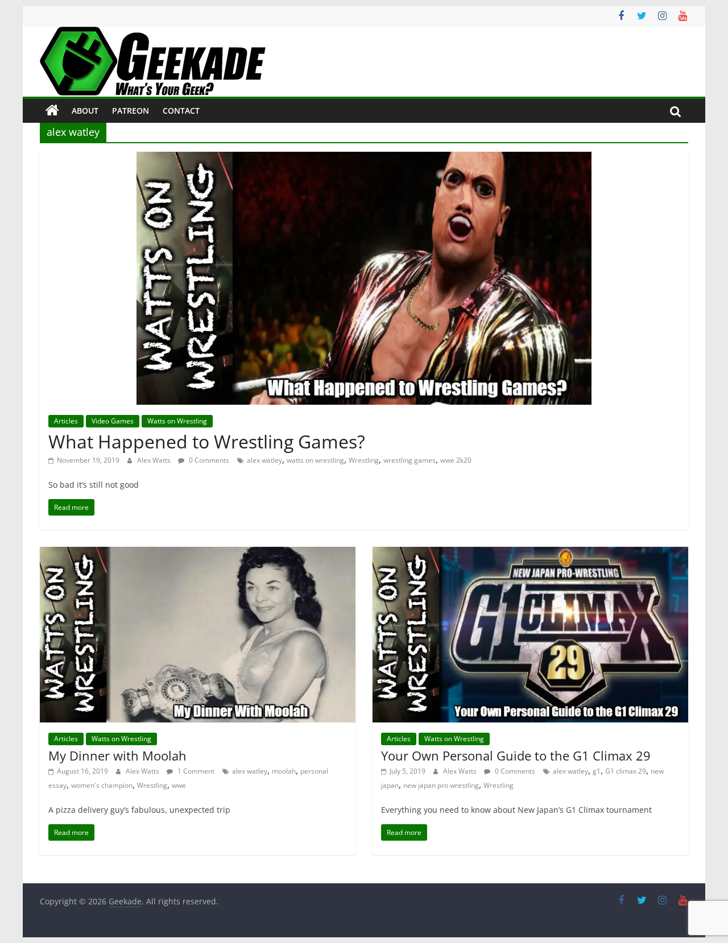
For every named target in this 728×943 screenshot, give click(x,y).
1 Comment (195, 771)
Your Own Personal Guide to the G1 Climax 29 (516, 755)
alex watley (264, 460)
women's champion (102, 785)
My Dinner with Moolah (117, 755)
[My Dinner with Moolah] (197, 553)
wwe (179, 785)
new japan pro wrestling (441, 785)
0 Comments (208, 460)
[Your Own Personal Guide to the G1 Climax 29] (530, 553)
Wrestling (364, 460)
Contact (181, 110)
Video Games (113, 421)
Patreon (130, 110)
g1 (597, 771)
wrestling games (409, 460)
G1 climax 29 (625, 771)
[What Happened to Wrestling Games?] (364, 158)
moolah (284, 771)
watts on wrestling (315, 460)
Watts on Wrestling (177, 421)
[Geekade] (52, 111)
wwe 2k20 (455, 460)
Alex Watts (154, 460)
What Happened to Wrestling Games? (206, 441)
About (85, 110)
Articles (66, 421)
